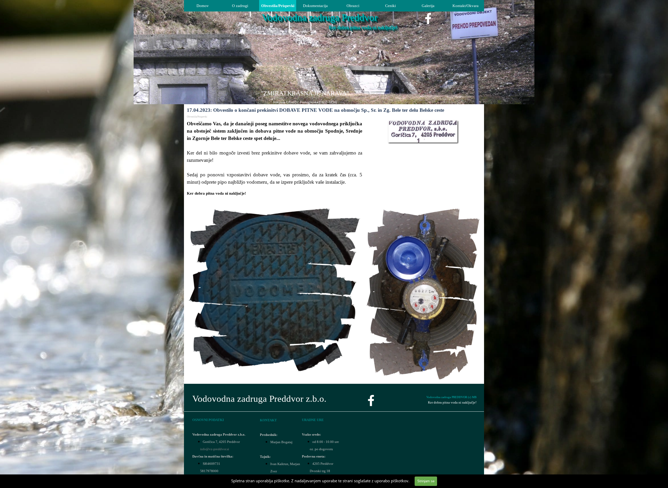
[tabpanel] (304, 97)
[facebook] (428, 18)
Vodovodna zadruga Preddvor (319, 17)
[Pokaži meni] (450, 82)
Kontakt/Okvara (465, 6)
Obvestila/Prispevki (277, 6)
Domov (202, 6)
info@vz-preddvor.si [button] (214, 449)
